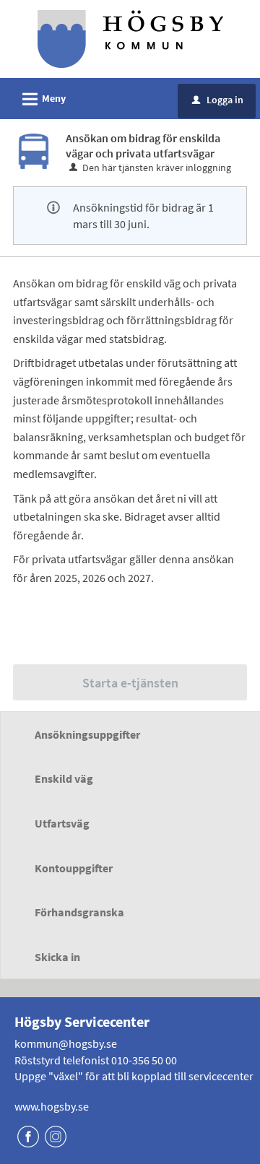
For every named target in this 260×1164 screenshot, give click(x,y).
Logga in (217, 99)
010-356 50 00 (144, 1060)
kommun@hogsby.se (65, 1043)
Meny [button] (42, 99)
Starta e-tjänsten (130, 682)
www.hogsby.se (51, 1106)
